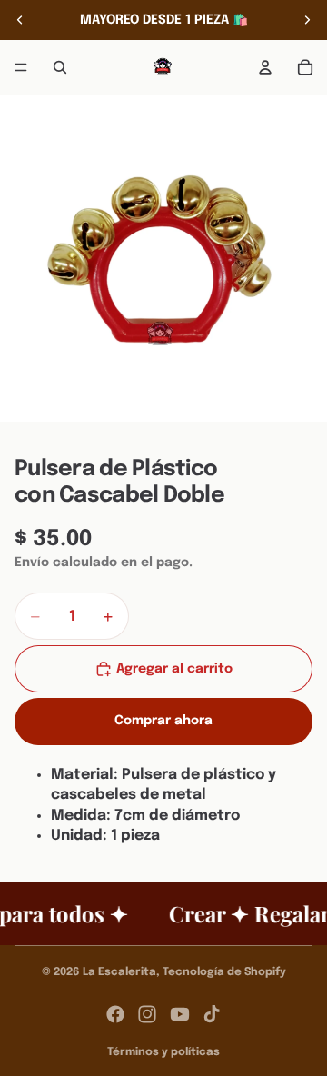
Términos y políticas (163, 1052)
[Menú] (21, 67)
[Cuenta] (265, 67)
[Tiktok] (212, 1014)
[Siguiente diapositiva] (307, 20)
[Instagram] (147, 1014)
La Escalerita (119, 972)
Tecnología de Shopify (224, 972)
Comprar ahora (163, 720)
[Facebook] (115, 1014)
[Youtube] (180, 1014)
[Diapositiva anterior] (20, 20)
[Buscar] (60, 67)
